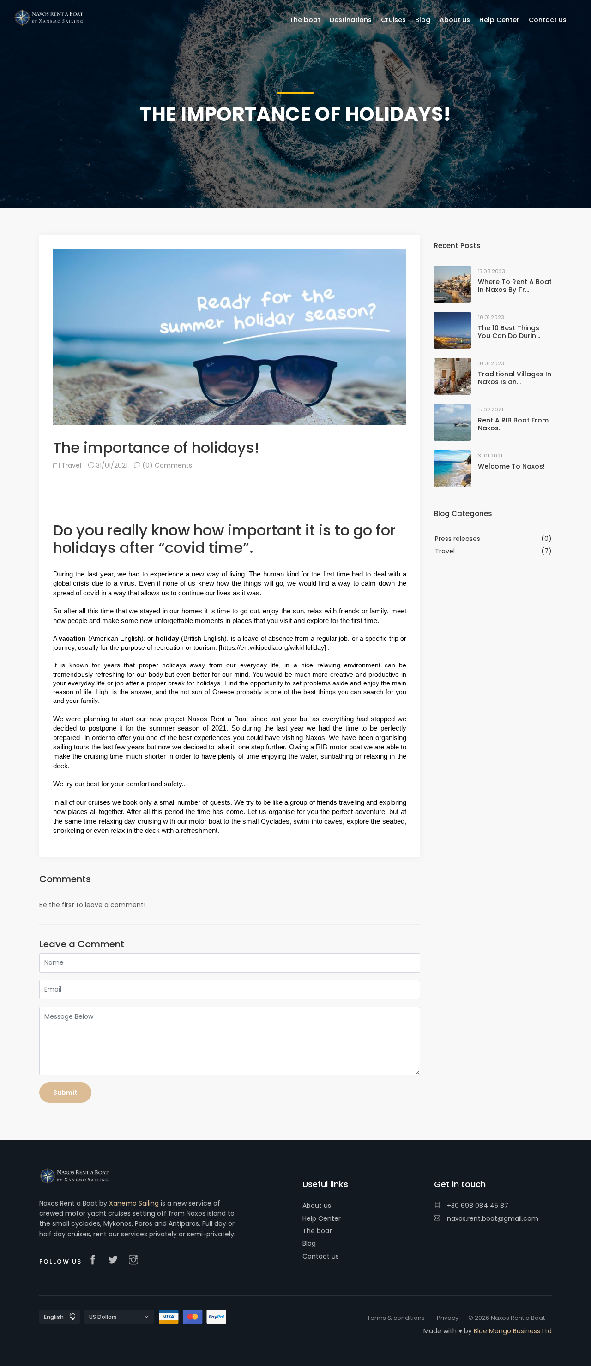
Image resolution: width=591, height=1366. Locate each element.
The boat (317, 1230)
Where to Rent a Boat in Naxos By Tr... (515, 285)
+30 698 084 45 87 (476, 1205)
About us (316, 1205)
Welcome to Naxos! (511, 466)
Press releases (457, 538)
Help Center (321, 1218)
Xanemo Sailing (134, 1203)
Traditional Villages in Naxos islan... (514, 377)
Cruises (393, 19)
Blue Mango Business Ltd (513, 1331)
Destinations (351, 19)
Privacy (447, 1317)
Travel (70, 465)
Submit (65, 1092)
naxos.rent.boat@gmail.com (491, 1218)
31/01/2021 (110, 465)
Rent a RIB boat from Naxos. (513, 424)
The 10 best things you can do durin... (509, 331)
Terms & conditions (396, 1317)
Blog (309, 1243)
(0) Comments (166, 465)
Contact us (320, 1256)
